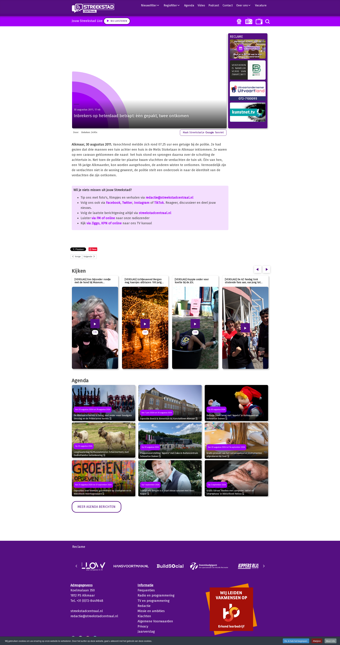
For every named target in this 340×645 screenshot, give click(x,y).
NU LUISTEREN (248, 21)
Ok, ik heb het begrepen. (296, 640)
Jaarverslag (146, 631)
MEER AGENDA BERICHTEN (96, 507)
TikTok (159, 203)
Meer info (330, 640)
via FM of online (103, 218)
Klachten (144, 616)
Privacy (143, 626)
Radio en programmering (156, 595)
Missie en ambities (151, 611)
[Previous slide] (76, 566)
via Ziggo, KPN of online (104, 223)
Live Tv (258, 21)
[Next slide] (263, 566)
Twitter (127, 203)
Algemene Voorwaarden (155, 621)
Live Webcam (238, 21)
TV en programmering (153, 601)
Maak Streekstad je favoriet (203, 132)
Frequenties (146, 590)
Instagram (141, 203)
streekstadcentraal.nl (155, 213)
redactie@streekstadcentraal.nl (169, 197)
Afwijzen (317, 640)
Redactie (144, 606)
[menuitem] (151, 5)
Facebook (113, 203)
